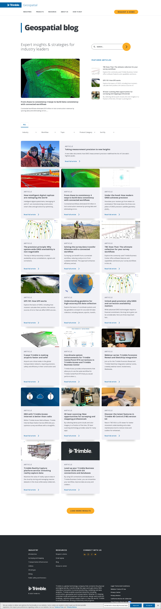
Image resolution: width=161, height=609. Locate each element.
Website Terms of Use (118, 589)
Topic (63, 132)
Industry (25, 132)
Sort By (102, 132)
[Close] (158, 605)
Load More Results (80, 511)
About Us (64, 12)
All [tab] (24, 125)
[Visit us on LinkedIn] (84, 554)
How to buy (77, 12)
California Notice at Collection (121, 599)
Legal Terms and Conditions (120, 586)
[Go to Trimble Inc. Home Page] (37, 588)
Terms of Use (59, 607)
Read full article (71, 161)
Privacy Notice (115, 595)
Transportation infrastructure (38, 562)
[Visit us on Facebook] (91, 554)
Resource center (61, 566)
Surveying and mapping (36, 558)
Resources (52, 12)
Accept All (149, 605)
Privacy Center (115, 592)
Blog (57, 562)
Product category (86, 132)
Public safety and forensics (37, 578)
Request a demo (126, 12)
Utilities (30, 566)
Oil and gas (32, 570)
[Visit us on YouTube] (95, 554)
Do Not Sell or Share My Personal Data (115, 605)
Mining (30, 574)
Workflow (44, 132)
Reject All (136, 605)
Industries (27, 12)
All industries (32, 554)
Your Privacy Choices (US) (119, 602)
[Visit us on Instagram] (88, 554)
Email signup (60, 558)
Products (40, 12)
